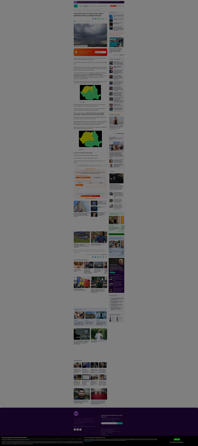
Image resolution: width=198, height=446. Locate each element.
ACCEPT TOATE (176, 439)
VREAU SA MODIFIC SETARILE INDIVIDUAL (176, 442)
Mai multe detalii (26, 439)
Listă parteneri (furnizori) (88, 441)
